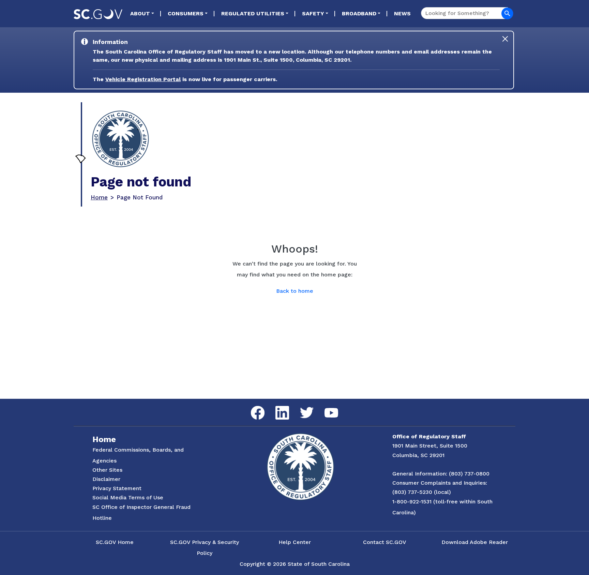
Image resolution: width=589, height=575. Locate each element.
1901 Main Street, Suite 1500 (429, 445)
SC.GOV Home (115, 542)
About (140, 13)
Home (99, 197)
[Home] (120, 139)
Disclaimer (106, 479)
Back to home (294, 291)
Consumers (185, 13)
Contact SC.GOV (384, 542)
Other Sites (107, 470)
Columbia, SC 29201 (418, 455)
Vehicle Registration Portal (143, 79)
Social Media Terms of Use (127, 497)
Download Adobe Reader (474, 542)
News (402, 13)
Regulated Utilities (252, 13)
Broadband (359, 13)
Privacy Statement (116, 488)
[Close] (505, 39)
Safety (313, 13)
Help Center (294, 542)
